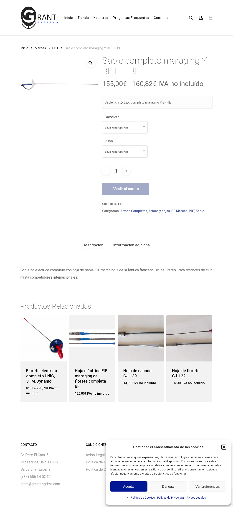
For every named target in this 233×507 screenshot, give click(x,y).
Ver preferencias (207, 486)
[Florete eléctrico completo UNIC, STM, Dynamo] (43, 338)
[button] (224, 447)
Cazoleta (111, 117)
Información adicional (132, 245)
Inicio (24, 48)
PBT (55, 48)
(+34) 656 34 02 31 (35, 477)
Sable (200, 211)
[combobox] (125, 127)
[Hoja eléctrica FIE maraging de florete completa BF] (92, 338)
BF (173, 211)
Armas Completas (133, 211)
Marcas (40, 48)
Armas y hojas (159, 211)
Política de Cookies (143, 497)
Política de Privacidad (170, 497)
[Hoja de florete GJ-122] (189, 338)
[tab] (93, 245)
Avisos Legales (196, 497)
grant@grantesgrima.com (40, 484)
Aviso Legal (95, 455)
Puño (108, 141)
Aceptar (129, 486)
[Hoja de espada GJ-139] (141, 338)
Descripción (93, 245)
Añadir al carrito (125, 189)
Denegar (168, 486)
